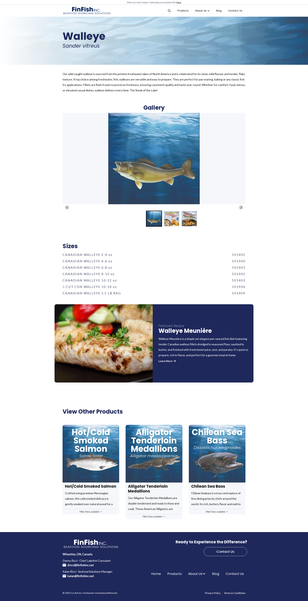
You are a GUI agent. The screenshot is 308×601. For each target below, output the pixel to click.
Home (156, 574)
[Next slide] (241, 207)
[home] (87, 11)
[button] (169, 11)
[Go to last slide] (67, 207)
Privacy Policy (213, 592)
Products (183, 11)
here (178, 2)
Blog (219, 11)
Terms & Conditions (234, 592)
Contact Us (235, 11)
